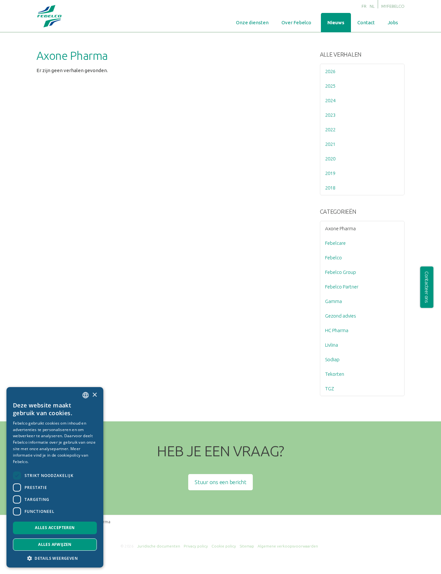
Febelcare (335, 243)
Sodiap (332, 359)
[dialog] (54, 477)
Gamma (333, 301)
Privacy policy (196, 546)
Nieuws (335, 22)
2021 (330, 144)
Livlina (331, 345)
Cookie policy (223, 546)
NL (372, 6)
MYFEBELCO (393, 6)
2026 (330, 71)
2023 (330, 115)
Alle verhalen (341, 54)
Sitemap (247, 546)
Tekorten (334, 374)
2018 (330, 187)
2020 (330, 158)
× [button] (94, 395)
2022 (330, 129)
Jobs (393, 22)
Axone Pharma (340, 228)
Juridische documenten (158, 546)
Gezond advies (340, 316)
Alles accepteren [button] (55, 527)
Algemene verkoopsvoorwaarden (288, 546)
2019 (330, 173)
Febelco (333, 257)
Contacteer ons (427, 287)
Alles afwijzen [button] (55, 544)
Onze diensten (252, 22)
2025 (330, 86)
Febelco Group (340, 272)
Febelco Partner (341, 286)
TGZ (329, 388)
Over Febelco (296, 22)
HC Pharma (336, 330)
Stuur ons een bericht (220, 482)
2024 (330, 100)
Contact (366, 22)
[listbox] (85, 395)
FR (364, 6)
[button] (55, 558)
